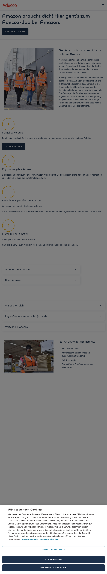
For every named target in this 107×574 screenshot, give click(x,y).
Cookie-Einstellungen (53, 550)
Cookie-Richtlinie (30, 539)
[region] (53, 539)
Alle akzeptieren (53, 559)
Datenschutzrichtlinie (48, 539)
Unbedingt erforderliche (53, 568)
